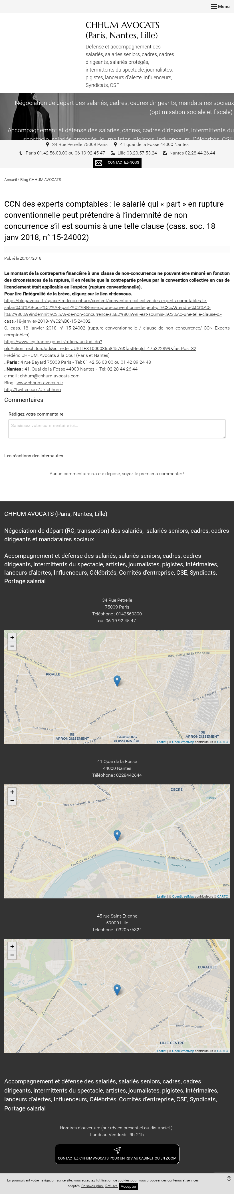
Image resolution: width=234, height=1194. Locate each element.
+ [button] (12, 637)
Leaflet (161, 741)
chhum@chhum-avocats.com (50, 376)
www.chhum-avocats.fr (40, 382)
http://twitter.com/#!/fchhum (32, 389)
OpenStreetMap (183, 741)
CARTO (222, 741)
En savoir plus (92, 1186)
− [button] (12, 646)
